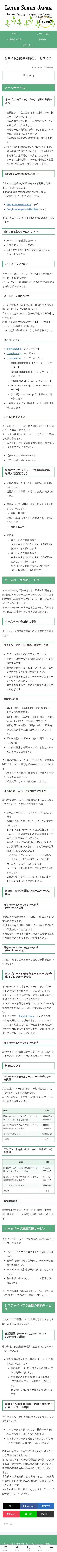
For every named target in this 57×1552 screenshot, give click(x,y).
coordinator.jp (14, 358)
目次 (25, 75)
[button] (45, 1514)
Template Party (26, 1016)
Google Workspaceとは (19, 204)
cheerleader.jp (14, 349)
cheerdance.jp (14, 353)
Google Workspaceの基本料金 (22, 209)
